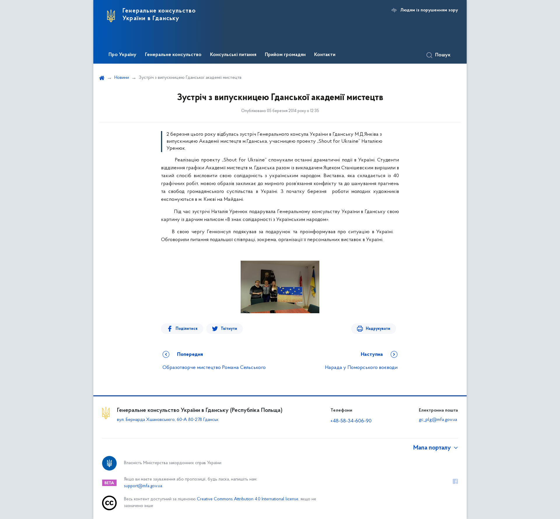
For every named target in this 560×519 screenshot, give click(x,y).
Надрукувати (378, 329)
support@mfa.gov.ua (143, 486)
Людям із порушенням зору (429, 10)
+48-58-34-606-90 (351, 421)
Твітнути (229, 329)
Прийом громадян (285, 55)
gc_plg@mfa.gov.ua (438, 419)
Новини (121, 77)
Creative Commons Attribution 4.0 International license (247, 499)
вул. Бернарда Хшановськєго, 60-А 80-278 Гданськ (167, 419)
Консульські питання (233, 55)
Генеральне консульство (173, 55)
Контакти (324, 55)
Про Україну (122, 55)
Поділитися (186, 329)
